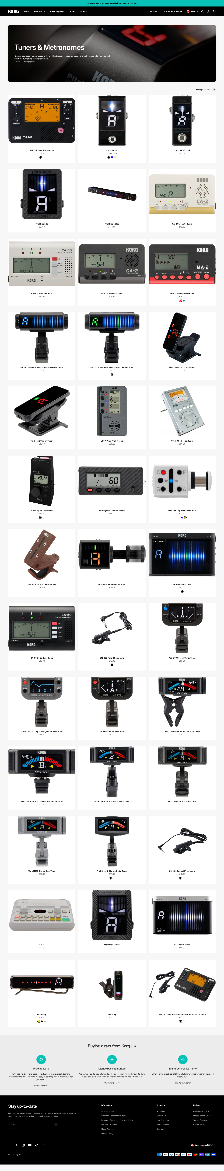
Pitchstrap (41, 1014)
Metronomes (29, 62)
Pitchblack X (111, 150)
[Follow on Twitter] (16, 1145)
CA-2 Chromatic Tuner (182, 224)
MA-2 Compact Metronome (182, 293)
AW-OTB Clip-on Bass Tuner (111, 731)
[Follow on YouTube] (30, 1145)
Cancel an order (108, 1111)
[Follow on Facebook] (10, 1145)
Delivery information (41, 1086)
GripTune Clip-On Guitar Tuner (111, 584)
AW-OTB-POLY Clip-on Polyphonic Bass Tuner (41, 731)
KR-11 (41, 945)
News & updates (57, 11)
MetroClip (112, 1014)
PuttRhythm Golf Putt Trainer (112, 510)
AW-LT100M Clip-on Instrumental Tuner (112, 801)
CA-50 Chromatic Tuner (41, 293)
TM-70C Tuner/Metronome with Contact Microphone (182, 1014)
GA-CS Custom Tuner (182, 584)
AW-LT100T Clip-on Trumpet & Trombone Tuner (42, 801)
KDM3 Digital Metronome (42, 510)
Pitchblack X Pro (112, 224)
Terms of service (200, 1120)
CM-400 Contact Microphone (182, 871)
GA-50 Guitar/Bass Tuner (42, 658)
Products (38, 11)
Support (84, 11)
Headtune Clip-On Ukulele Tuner (42, 584)
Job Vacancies (163, 1124)
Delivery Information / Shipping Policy (117, 1120)
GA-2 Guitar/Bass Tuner (112, 293)
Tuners (17, 62)
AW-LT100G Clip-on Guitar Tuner (182, 801)
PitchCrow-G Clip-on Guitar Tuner (112, 871)
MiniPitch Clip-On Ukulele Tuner (182, 510)
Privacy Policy (107, 1133)
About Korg (161, 1111)
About (72, 11)
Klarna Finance (107, 1129)
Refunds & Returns (109, 1124)
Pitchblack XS (42, 224)
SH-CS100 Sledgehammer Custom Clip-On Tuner (112, 367)
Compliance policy (201, 1111)
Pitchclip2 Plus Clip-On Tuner (182, 367)
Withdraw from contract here (113, 1116)
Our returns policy (112, 1083)
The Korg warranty (183, 1083)
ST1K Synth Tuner (182, 945)
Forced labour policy (202, 1116)
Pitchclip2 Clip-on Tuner (42, 441)
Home (26, 11)
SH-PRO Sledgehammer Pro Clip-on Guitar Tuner (41, 367)
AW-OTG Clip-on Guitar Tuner (182, 658)
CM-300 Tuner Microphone (112, 658)
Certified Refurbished (172, 11)
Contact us (161, 1116)
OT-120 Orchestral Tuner (182, 441)
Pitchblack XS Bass (112, 945)
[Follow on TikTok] (36, 1145)
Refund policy (199, 1124)
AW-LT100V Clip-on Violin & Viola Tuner (182, 731)
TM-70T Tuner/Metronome (42, 150)
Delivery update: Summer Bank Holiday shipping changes (112, 3)
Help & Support (163, 1120)
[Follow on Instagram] (23, 1145)
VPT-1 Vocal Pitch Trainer (112, 441)
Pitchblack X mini (182, 150)
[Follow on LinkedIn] (43, 1145)
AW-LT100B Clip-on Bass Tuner (42, 871)
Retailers (153, 11)
